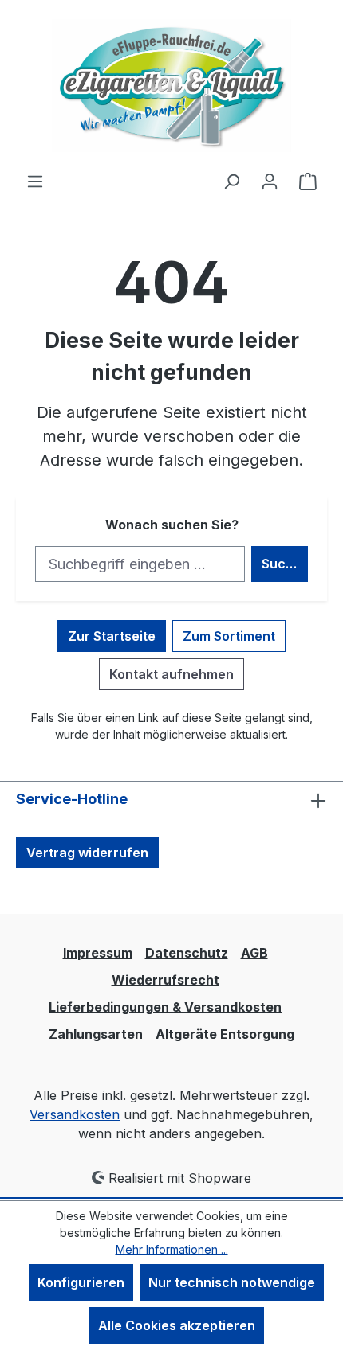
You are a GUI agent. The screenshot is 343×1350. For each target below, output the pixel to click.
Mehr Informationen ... (172, 1249)
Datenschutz (186, 953)
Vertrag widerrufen (87, 852)
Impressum (97, 953)
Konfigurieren (80, 1282)
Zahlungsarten (96, 1034)
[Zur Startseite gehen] (171, 85)
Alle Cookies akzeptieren (176, 1325)
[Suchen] (231, 181)
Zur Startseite (112, 636)
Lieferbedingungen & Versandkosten (165, 1007)
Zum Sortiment (229, 636)
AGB (254, 953)
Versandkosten (75, 1114)
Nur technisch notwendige (231, 1282)
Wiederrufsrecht (165, 980)
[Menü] (35, 181)
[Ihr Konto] (269, 181)
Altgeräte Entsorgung (225, 1034)
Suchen (285, 564)
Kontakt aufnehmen (171, 674)
